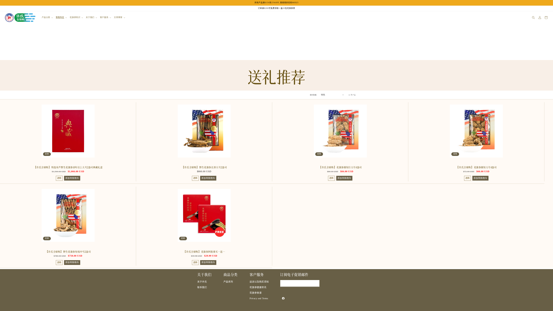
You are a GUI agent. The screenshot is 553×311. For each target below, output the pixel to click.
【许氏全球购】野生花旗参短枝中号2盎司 (68, 251)
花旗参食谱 (256, 293)
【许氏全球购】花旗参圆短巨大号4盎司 (340, 167)
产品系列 (228, 282)
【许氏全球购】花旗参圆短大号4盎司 (476, 167)
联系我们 (202, 287)
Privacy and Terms (259, 298)
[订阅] (316, 283)
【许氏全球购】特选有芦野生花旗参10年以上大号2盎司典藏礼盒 (68, 167)
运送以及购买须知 (259, 282)
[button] (47, 18)
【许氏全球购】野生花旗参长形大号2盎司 (204, 167)
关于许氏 (202, 282)
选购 (59, 178)
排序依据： (314, 94)
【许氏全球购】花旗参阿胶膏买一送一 (204, 251)
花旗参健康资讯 (258, 287)
